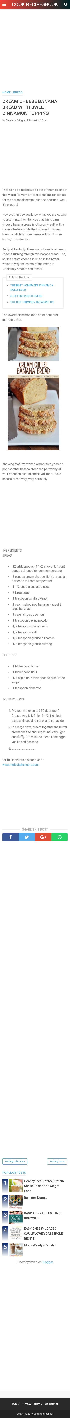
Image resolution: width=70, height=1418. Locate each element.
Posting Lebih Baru (15, 1161)
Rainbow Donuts (35, 1198)
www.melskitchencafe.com (20, 765)
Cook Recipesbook (35, 4)
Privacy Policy (31, 1403)
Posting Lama (57, 1161)
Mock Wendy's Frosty (39, 1245)
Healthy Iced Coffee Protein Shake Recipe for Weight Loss (44, 1186)
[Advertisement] (35, 52)
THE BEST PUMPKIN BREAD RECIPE (32, 302)
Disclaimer (51, 1403)
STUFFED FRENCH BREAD (26, 296)
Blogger (47, 1262)
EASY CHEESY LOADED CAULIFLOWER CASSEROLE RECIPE (43, 1233)
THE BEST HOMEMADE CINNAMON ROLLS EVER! (31, 287)
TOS (14, 1403)
